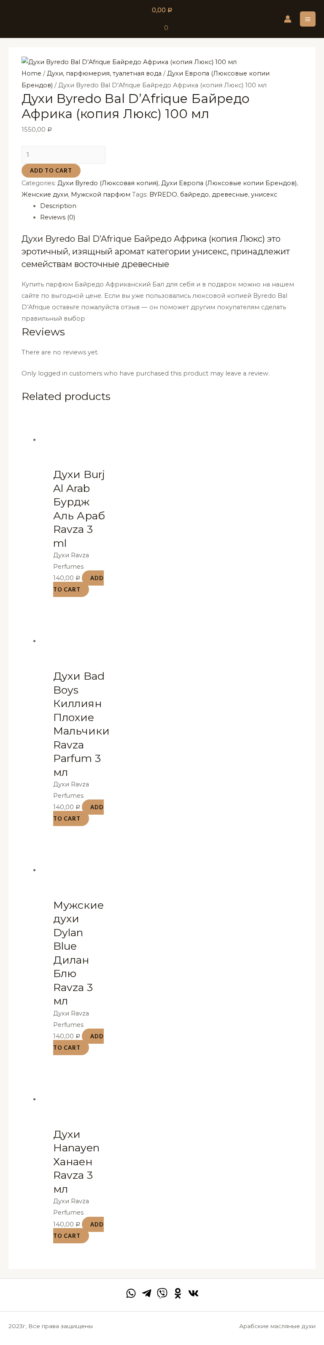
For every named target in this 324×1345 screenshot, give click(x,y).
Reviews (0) (57, 217)
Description (58, 206)
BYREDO (163, 194)
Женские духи (45, 194)
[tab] (171, 206)
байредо (194, 194)
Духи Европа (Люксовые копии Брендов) (229, 183)
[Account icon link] (288, 19)
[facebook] (131, 1293)
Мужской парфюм (100, 194)
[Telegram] (146, 1293)
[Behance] (178, 1293)
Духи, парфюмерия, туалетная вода (104, 73)
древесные (230, 194)
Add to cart (51, 170)
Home (31, 73)
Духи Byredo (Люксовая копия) (107, 183)
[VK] (193, 1293)
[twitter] (162, 1293)
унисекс (264, 194)
